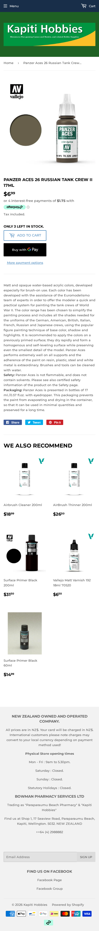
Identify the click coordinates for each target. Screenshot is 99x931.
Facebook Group (50, 888)
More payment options (25, 263)
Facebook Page (49, 880)
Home (8, 63)
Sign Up (86, 857)
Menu (14, 6)
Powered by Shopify (68, 905)
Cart (91, 6)
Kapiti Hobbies (35, 905)
